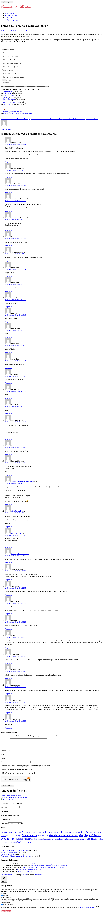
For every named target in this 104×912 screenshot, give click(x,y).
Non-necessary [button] (5, 903)
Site (2, 762)
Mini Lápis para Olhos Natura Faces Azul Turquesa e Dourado (43, 867)
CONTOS (8, 19)
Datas (95, 832)
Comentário (5, 751)
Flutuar (5, 97)
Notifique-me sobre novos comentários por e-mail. (19, 769)
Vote (4, 80)
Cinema (43, 832)
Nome (3, 754)
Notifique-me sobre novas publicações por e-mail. (19, 773)
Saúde (90, 838)
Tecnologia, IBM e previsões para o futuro (14, 797)
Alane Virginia (21, 31)
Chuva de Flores (8, 95)
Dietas (7, 835)
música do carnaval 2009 (53, 119)
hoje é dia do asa (34, 119)
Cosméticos (79, 832)
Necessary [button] (4, 893)
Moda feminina (15, 838)
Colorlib (24, 875)
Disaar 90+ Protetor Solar (25, 871)
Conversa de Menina (7, 875)
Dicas (3, 835)
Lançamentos (62, 835)
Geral (52, 835)
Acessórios (5, 832)
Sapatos (83, 839)
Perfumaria (40, 839)
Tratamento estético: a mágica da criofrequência (16, 856)
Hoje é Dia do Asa (9, 99)
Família (46, 836)
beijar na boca (5, 119)
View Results (9, 80)
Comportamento (54, 831)
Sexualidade (14, 842)
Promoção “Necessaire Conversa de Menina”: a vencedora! (49, 866)
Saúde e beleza (98, 839)
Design (99, 832)
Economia (12, 835)
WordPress (38, 875)
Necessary (6, 895)
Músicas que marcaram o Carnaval (12, 796)
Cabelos (38, 832)
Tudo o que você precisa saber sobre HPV (14, 850)
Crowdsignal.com (6, 82)
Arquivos (4, 815)
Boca (29, 832)
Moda (4, 838)
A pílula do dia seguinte (8, 854)
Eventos (41, 836)
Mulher (27, 839)
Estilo (34, 835)
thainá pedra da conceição (20, 554)
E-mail (3, 758)
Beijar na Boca (8, 92)
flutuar (26, 119)
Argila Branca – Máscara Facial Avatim (29, 869)
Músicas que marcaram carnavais (13, 112)
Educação (18, 836)
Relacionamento (72, 839)
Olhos (32, 839)
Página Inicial (9, 13)
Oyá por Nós (7, 101)
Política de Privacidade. (87, 907)
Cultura (89, 832)
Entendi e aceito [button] (6, 911)
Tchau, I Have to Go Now (11, 103)
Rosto (77, 839)
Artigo (13, 832)
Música (33, 31)
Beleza (24, 832)
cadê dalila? (14, 119)
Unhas (29, 841)
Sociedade (21, 842)
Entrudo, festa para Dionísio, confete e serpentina (19, 113)
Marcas (96, 835)
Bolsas (33, 832)
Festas (28, 31)
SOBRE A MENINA (12, 15)
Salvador (72, 119)
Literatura (73, 835)
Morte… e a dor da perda (9, 852)
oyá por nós (65, 119)
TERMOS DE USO (11, 21)
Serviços (6, 841)
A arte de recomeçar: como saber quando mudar (45, 864)
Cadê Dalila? (7, 93)
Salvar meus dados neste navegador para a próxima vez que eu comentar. (26, 766)
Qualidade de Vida (60, 839)
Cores (66, 832)
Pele (35, 839)
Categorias (4, 823)
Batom (19, 832)
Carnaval (21, 119)
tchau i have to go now (82, 119)
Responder (8, 162)
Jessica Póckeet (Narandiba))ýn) (22, 481)
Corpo (70, 832)
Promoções (47, 839)
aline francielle (16, 511)
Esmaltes (27, 835)
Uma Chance (7, 104)
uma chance (94, 119)
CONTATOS (9, 17)
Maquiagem (85, 835)
